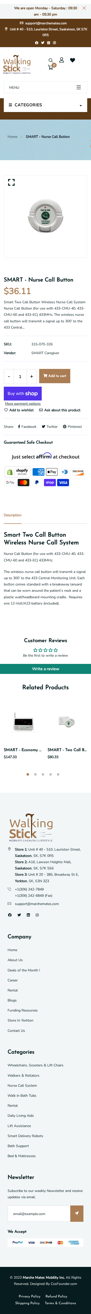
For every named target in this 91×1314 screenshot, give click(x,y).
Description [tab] (12, 515)
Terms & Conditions (60, 1303)
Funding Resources (23, 1010)
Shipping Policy (27, 1303)
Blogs (12, 1000)
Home (12, 136)
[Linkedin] (49, 43)
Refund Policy (56, 1296)
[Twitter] (43, 43)
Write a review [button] (45, 669)
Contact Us (16, 1030)
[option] (45, 216)
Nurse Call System (22, 1085)
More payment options (23, 403)
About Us (15, 960)
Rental (13, 990)
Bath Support (18, 1146)
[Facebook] (37, 43)
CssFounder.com (64, 1283)
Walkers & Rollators (23, 1075)
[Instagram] (54, 43)
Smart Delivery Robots (25, 1136)
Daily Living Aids (21, 1115)
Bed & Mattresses (22, 1156)
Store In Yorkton (20, 1020)
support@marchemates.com (46, 23)
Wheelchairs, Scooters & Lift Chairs (35, 1065)
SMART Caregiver (45, 353)
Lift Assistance (19, 1126)
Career (13, 980)
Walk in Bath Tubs (22, 1095)
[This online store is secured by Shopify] (18, 471)
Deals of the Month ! (24, 970)
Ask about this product (61, 410)
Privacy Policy (29, 1296)
